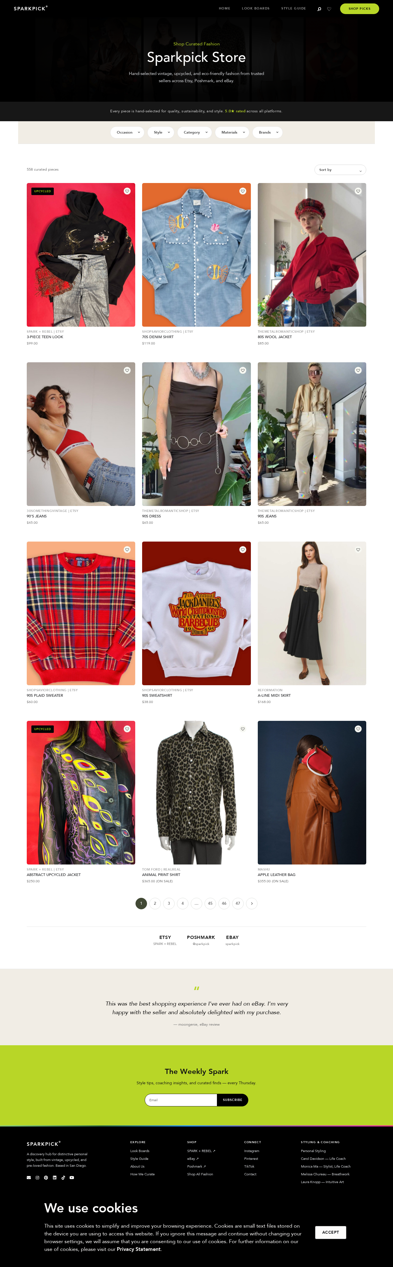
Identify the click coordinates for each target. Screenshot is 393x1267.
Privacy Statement (139, 1249)
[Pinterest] (46, 1178)
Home (224, 8)
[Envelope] (29, 1178)
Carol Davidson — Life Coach (323, 1158)
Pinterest (251, 1158)
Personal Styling (313, 1151)
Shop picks (360, 9)
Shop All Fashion (200, 1174)
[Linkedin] (55, 1178)
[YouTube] (72, 1178)
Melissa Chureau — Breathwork (325, 1174)
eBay (193, 1158)
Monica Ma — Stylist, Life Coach (326, 1166)
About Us (137, 1166)
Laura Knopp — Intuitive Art (322, 1182)
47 (238, 903)
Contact (250, 1174)
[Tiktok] (63, 1178)
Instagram (251, 1151)
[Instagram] (37, 1178)
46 (224, 903)
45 (210, 903)
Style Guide (293, 8)
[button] (127, 191)
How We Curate (142, 1174)
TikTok (249, 1166)
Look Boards (256, 8)
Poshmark (196, 1166)
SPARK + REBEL (201, 1151)
